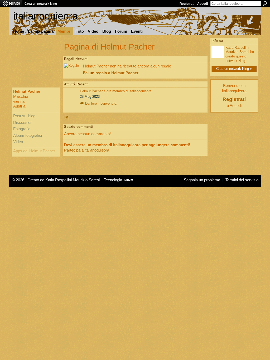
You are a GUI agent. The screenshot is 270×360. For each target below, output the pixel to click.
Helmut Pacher (91, 91)
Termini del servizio (241, 180)
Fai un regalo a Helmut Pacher (110, 73)
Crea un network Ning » (234, 69)
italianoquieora (45, 16)
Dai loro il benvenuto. (101, 103)
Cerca (265, 3)
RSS (66, 117)
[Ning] (11, 3)
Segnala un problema (202, 180)
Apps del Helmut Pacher (34, 151)
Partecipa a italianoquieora (86, 150)
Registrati (187, 4)
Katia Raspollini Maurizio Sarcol (237, 50)
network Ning (235, 61)
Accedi (202, 4)
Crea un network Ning (41, 4)
